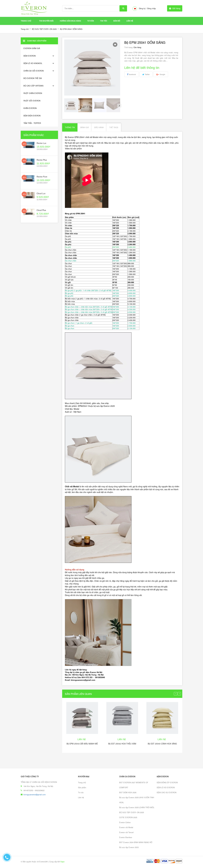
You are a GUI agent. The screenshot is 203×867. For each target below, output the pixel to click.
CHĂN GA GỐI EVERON (33, 70)
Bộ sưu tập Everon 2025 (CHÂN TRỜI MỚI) (136, 807)
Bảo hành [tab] (99, 127)
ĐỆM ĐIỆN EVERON (31, 115)
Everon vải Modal (126, 827)
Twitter (147, 74)
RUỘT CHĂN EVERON (32, 93)
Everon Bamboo (125, 837)
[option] (71, 105)
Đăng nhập (151, 8)
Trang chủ (26, 21)
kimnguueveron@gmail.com (34, 794)
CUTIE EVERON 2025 (128, 817)
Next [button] (118, 105)
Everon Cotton (125, 822)
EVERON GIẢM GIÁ (31, 48)
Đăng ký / (143, 8)
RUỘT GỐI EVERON (31, 100)
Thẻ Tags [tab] (113, 127)
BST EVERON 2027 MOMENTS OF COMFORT (133, 785)
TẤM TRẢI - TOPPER (32, 123)
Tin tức (81, 792)
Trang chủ (82, 782)
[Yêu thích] (115, 44)
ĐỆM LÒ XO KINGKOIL (32, 63)
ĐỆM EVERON (29, 55)
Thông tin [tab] (70, 127)
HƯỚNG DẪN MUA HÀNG (70, 21)
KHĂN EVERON (30, 108)
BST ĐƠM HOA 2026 (127, 792)
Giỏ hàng (176, 8)
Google (162, 74)
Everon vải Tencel (126, 832)
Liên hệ (129, 21)
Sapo (62, 861)
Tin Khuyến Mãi (46, 21)
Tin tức (103, 21)
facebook (132, 74)
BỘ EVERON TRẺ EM (32, 78)
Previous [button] (65, 105)
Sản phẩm (82, 787)
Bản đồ (116, 21)
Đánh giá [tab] (84, 127)
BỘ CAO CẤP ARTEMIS (33, 85)
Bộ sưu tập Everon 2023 (129, 847)
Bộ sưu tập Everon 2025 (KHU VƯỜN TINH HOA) (136, 800)
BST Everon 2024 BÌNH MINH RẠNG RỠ (135, 842)
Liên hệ (81, 797)
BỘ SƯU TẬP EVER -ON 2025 (44, 29)
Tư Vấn (90, 21)
